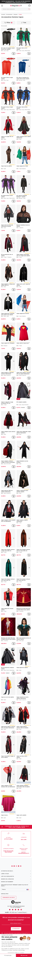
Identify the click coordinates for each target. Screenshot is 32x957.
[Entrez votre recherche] (28, 9)
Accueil (3, 14)
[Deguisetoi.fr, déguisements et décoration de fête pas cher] (16, 5)
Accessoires (9, 14)
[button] (16, 889)
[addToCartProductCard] (13, 53)
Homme (15, 14)
